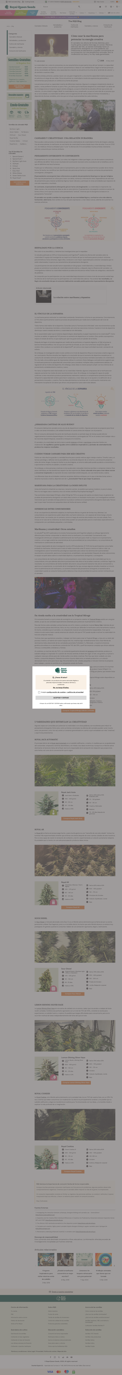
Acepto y (62, 692)
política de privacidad (75, 692)
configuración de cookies (56, 692)
